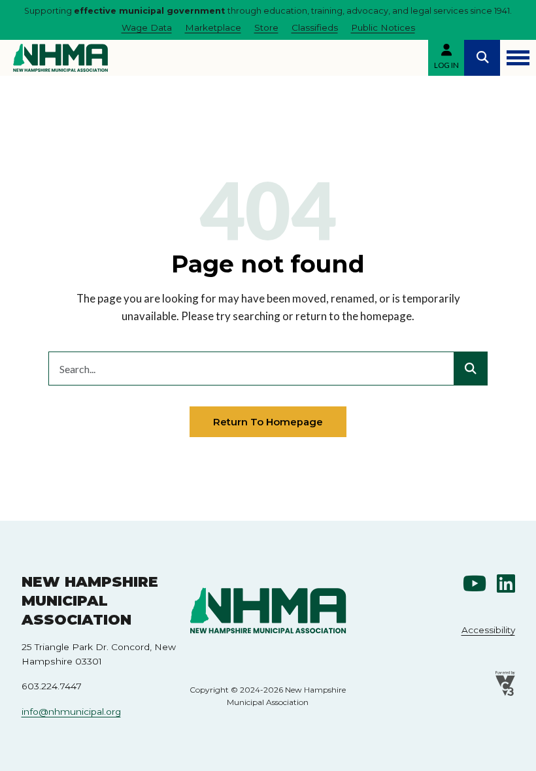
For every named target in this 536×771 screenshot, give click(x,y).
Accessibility (488, 630)
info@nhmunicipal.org (71, 711)
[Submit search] (471, 369)
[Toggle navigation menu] (518, 58)
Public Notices (383, 27)
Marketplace (213, 27)
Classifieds (315, 27)
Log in (446, 65)
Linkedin (506, 583)
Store (266, 27)
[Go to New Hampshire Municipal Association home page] (60, 58)
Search (482, 58)
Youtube (474, 583)
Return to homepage (268, 422)
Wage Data (147, 27)
